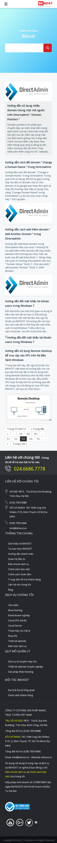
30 (35, 433)
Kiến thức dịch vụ (17, 646)
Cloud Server (15, 625)
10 (20, 433)
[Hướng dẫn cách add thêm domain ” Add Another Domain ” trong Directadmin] (28, 284)
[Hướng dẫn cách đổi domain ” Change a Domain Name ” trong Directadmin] (28, 212)
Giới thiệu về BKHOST (20, 543)
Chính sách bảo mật (19, 569)
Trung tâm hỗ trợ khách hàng (24, 579)
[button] (5, 4)
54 (30, 438)
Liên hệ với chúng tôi (19, 584)
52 (15, 438)
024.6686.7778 (29, 469)
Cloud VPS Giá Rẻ (17, 620)
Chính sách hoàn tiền (19, 574)
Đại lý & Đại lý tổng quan (21, 690)
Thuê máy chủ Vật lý (19, 630)
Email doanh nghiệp (19, 615)
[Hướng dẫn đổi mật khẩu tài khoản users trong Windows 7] (28, 339)
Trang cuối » (20, 443)
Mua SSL (13, 635)
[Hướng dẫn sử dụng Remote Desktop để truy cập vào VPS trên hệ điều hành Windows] (28, 406)
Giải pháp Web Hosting (20, 671)
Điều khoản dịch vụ (18, 564)
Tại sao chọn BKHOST (20, 548)
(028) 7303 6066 (18, 523)
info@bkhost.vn (18, 528)
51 (8, 438)
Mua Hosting (15, 610)
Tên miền (13, 605)
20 (28, 433)
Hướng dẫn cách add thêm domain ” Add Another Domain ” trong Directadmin (27, 234)
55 (38, 438)
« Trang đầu (38, 429)
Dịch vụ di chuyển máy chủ (22, 661)
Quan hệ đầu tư (16, 559)
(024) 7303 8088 (18, 502)
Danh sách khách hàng (20, 695)
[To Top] (49, 835)
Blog (10, 589)
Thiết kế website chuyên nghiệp (25, 666)
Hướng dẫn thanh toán (20, 553)
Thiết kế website (17, 641)
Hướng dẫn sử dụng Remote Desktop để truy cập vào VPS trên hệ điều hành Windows (28, 355)
